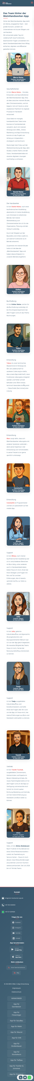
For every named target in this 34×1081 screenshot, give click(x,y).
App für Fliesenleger (16, 1014)
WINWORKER (16, 998)
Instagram (18, 928)
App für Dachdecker (16, 1005)
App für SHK (16, 1037)
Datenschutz (16, 992)
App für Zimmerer (16, 1074)
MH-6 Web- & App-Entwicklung (19, 984)
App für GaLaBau (16, 1020)
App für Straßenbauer (16, 1045)
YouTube (18, 933)
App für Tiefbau (16, 1060)
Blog (18, 973)
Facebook (18, 922)
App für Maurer (16, 1032)
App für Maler (16, 1026)
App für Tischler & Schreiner (16, 1067)
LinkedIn (18, 938)
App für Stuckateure (16, 1053)
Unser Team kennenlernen (18, 968)
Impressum (16, 988)
